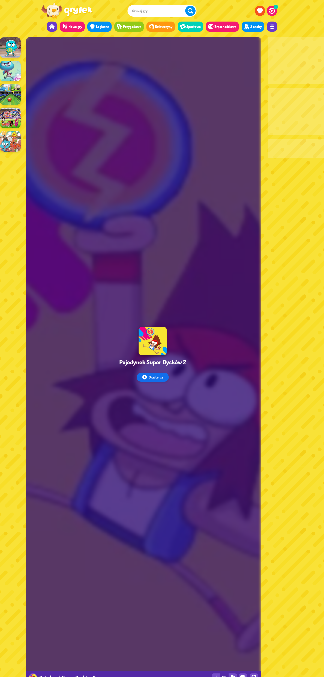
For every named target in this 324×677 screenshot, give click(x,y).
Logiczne (102, 26)
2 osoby (256, 26)
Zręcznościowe (225, 26)
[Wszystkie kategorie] (272, 27)
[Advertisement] (296, 60)
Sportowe (193, 26)
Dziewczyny (163, 26)
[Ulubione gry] (260, 11)
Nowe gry (75, 26)
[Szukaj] (190, 11)
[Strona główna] (52, 27)
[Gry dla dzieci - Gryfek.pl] (66, 11)
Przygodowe (132, 26)
